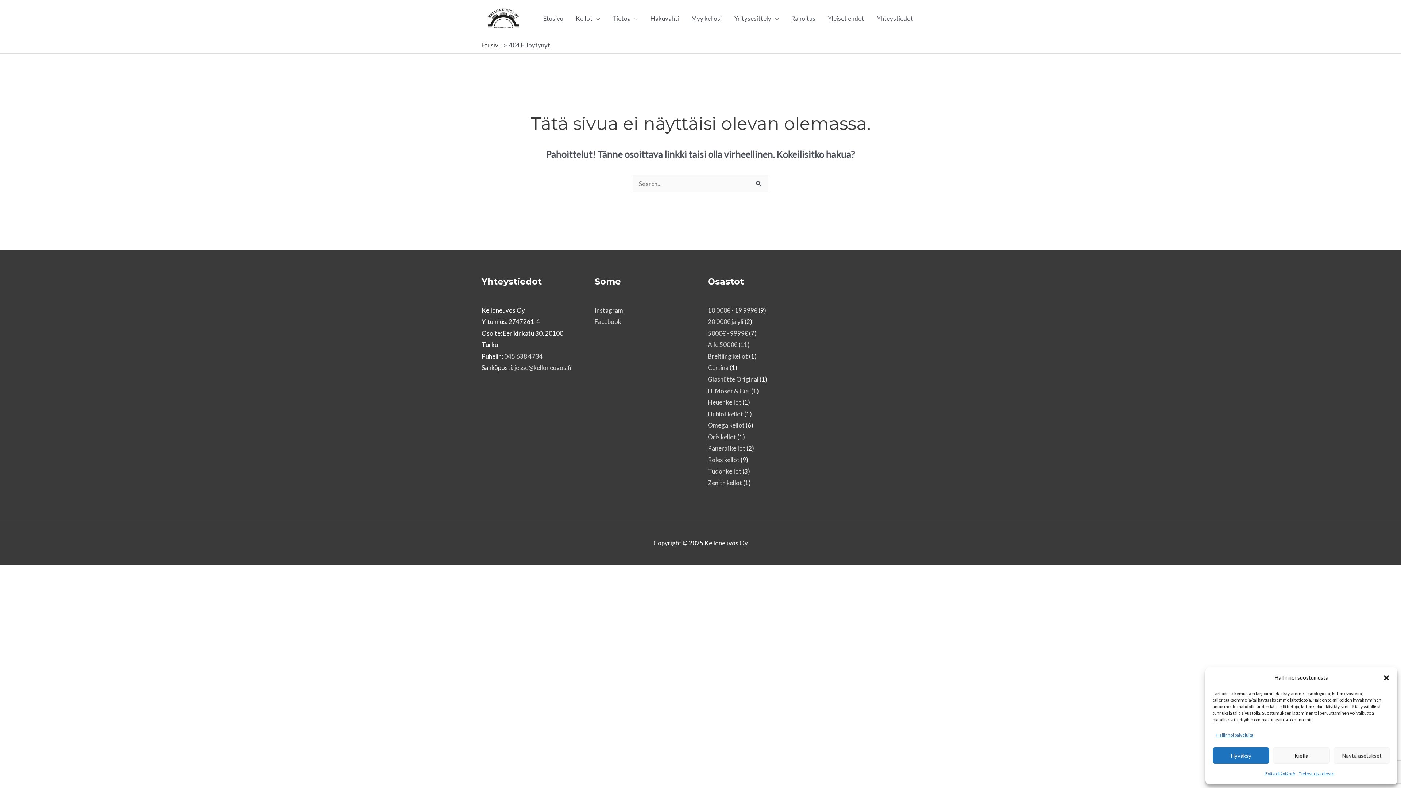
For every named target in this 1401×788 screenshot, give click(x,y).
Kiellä (1301, 755)
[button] (1386, 677)
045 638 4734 (523, 356)
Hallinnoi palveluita (1234, 735)
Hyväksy (1241, 755)
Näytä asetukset (1362, 755)
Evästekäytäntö (1280, 773)
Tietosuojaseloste (1316, 773)
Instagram (609, 310)
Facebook (608, 321)
